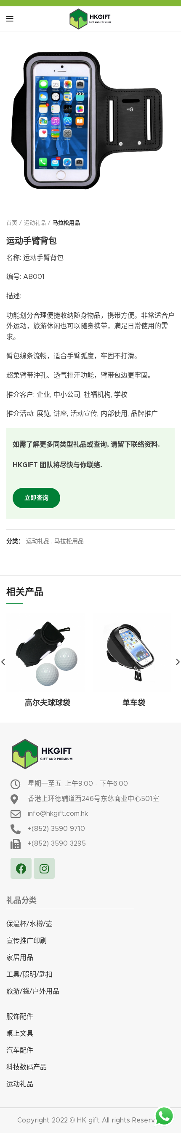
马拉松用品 (66, 223)
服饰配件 (19, 1016)
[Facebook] (21, 868)
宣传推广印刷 (26, 940)
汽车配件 (19, 1050)
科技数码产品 (26, 1067)
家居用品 (19, 957)
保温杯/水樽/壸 (29, 924)
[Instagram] (44, 868)
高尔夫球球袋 (47, 703)
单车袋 (133, 703)
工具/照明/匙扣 (29, 974)
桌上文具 (19, 1033)
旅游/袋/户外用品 (32, 991)
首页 (11, 223)
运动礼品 (35, 223)
